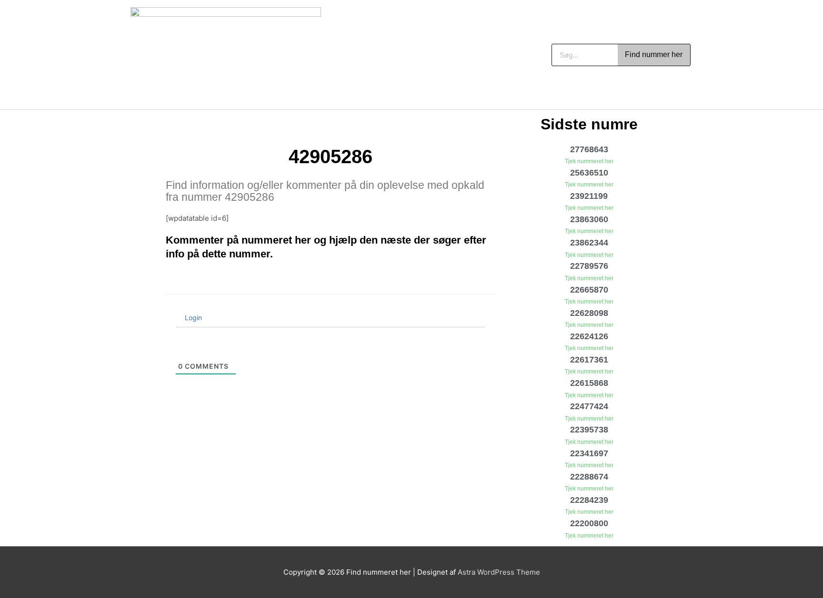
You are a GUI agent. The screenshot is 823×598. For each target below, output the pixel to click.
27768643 (589, 149)
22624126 (589, 336)
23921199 (589, 196)
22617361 (589, 359)
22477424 (589, 406)
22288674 (589, 476)
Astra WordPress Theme (499, 572)
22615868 (589, 383)
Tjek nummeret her (589, 161)
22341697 (589, 453)
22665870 (589, 289)
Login (192, 318)
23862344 (589, 242)
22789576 (589, 266)
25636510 (589, 172)
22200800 (589, 523)
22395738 (589, 429)
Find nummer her (653, 54)
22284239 (589, 500)
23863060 (589, 219)
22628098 (589, 313)
